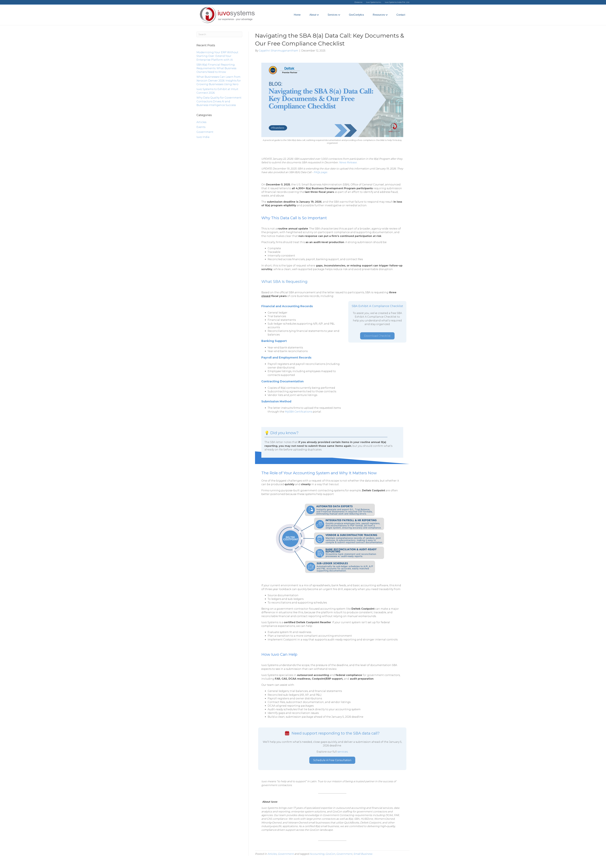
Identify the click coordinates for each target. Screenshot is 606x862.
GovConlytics (356, 14)
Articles (201, 122)
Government (204, 131)
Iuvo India (202, 137)
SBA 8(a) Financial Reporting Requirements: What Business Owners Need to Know (216, 68)
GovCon (330, 853)
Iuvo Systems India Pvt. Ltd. (397, 2)
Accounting (317, 853)
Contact (400, 14)
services (342, 751)
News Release (348, 162)
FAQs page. (321, 172)
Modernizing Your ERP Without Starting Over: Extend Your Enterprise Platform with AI (217, 56)
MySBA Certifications (298, 411)
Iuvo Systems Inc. (373, 2)
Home (297, 14)
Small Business (362, 853)
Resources (379, 14)
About (312, 14)
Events (200, 127)
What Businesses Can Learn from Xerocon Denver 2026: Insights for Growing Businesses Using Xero (218, 80)
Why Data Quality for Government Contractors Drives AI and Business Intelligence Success (218, 101)
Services (332, 14)
